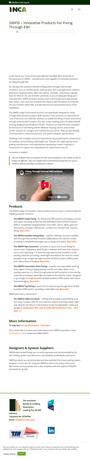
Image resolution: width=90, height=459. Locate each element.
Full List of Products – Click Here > (35, 325)
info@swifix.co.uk (16, 333)
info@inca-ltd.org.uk (25, 419)
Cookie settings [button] (10, 454)
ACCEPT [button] (21, 454)
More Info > (25, 230)
